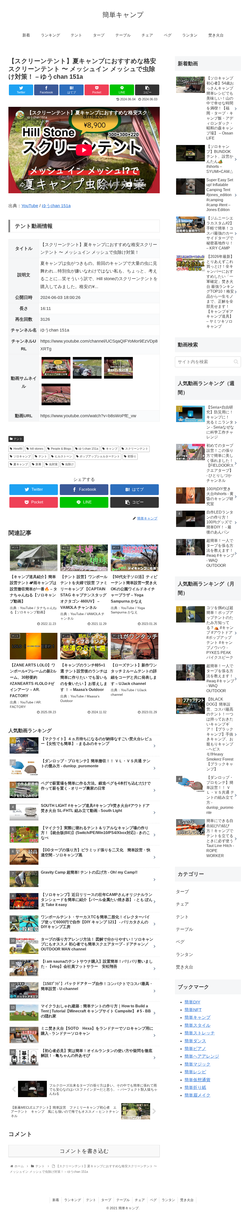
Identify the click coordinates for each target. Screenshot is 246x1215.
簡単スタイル (197, 1025)
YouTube (29, 205)
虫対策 (53, 464)
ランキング (72, 1200)
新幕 (38, 464)
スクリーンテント (136, 448)
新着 (55, 1200)
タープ (182, 891)
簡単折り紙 (195, 1087)
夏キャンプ (20, 464)
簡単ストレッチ (199, 1033)
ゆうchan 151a (56, 205)
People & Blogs (61, 448)
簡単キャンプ (197, 1017)
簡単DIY (192, 1002)
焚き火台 (184, 967)
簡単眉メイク (197, 1095)
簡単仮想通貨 (197, 1079)
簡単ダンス (195, 1041)
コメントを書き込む (84, 1151)
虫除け (69, 464)
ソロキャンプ (22, 456)
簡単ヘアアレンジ (201, 1056)
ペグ (180, 941)
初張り (132, 456)
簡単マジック (197, 1064)
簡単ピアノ (195, 1048)
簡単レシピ (195, 1072)
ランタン (184, 954)
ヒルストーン (63, 456)
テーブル (184, 929)
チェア (182, 904)
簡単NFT (193, 1009)
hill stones (36, 448)
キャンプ (111, 448)
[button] (236, 361)
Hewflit (17, 448)
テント (18, 439)
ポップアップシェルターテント (100, 456)
